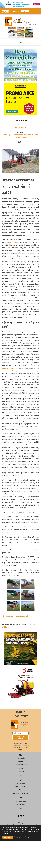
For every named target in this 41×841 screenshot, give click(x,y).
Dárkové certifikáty (20, 764)
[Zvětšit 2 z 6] (32, 581)
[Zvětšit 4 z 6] (32, 592)
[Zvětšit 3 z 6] (17, 592)
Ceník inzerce (20, 805)
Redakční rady (20, 790)
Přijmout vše (7, 837)
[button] (20, 737)
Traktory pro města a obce (21, 135)
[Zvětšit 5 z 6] (17, 603)
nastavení (5, 833)
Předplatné (20, 761)
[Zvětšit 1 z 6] (17, 581)
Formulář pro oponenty (20, 793)
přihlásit (5, 627)
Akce (20, 775)
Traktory (6, 135)
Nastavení (19, 837)
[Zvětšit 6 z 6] (32, 603)
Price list (20, 808)
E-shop (20, 768)
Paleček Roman (20, 127)
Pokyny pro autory (21, 786)
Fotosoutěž (20, 772)
